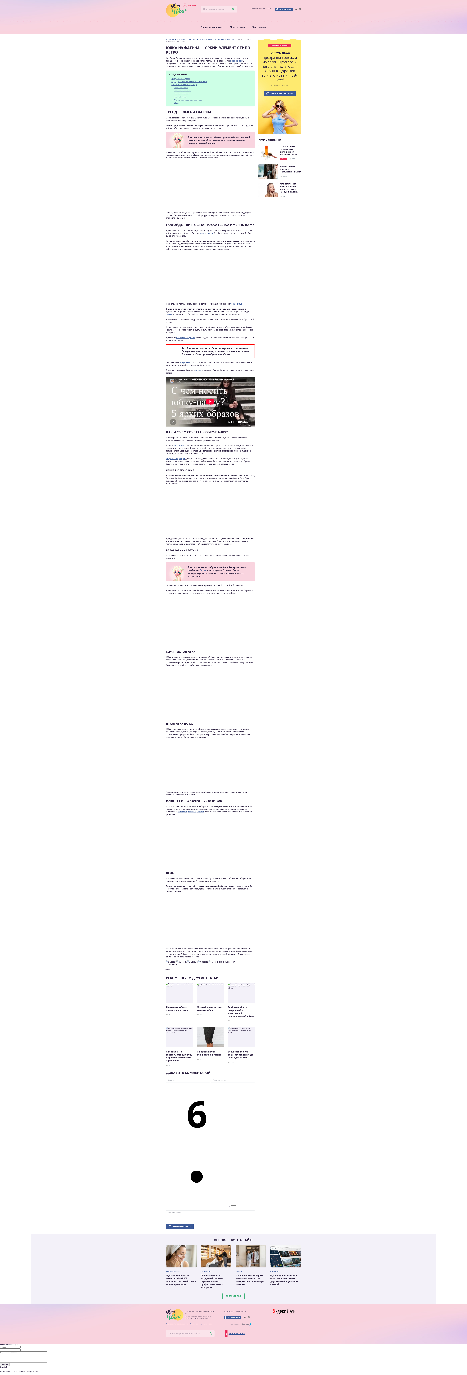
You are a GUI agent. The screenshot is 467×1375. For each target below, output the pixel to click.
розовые (192, 811)
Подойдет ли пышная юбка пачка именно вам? (189, 82)
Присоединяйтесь (285, 9)
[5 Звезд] (213, 961)
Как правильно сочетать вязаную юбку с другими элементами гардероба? (179, 1056)
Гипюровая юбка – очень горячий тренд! (209, 1053)
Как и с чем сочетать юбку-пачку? (184, 85)
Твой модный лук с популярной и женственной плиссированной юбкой (241, 1012)
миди (210, 233)
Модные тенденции (175, 458)
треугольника (186, 362)
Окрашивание (206, 1271)
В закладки (192, 5)
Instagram (300, 9)
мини (201, 233)
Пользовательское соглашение (177, 1324)
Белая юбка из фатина (182, 91)
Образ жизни (259, 27)
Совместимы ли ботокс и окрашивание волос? (290, 169)
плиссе (169, 314)
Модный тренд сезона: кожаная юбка (209, 1009)
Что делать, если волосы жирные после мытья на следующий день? (289, 187)
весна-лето (179, 445)
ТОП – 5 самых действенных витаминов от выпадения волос (288, 150)
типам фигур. (236, 303)
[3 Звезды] (192, 961)
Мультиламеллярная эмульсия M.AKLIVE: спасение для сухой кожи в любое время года (181, 1280)
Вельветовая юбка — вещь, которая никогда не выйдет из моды (240, 1054)
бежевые (182, 811)
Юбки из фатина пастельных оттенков (188, 100)
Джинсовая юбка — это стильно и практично (178, 1009)
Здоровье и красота (212, 27)
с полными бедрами (185, 337)
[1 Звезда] (171, 961)
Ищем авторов (237, 1333)
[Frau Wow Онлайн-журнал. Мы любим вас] (176, 10)
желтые (200, 811)
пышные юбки (236, 60)
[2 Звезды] (181, 961)
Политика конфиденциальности (201, 1324)
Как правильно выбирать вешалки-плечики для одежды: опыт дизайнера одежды (250, 1280)
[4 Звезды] (203, 961)
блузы (203, 570)
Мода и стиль (237, 27)
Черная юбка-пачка (181, 88)
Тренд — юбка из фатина (180, 79)
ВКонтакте (296, 9)
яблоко (198, 370)
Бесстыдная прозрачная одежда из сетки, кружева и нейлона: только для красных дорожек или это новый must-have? (280, 66)
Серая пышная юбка (181, 94)
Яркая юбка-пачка (180, 97)
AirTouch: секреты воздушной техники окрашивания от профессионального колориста (212, 1281)
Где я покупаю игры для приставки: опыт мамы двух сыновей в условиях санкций (284, 1280)
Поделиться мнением (282, 93)
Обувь (176, 103)
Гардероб (239, 1271)
